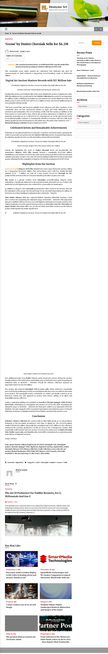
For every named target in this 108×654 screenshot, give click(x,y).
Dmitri (52, 462)
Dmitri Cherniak (11, 169)
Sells (65, 462)
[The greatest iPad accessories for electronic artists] (21, 623)
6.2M (37, 462)
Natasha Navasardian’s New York (88, 91)
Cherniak (44, 462)
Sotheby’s (11, 65)
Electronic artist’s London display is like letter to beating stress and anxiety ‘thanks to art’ (21, 575)
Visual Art (8, 489)
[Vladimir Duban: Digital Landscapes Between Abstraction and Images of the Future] (55, 591)
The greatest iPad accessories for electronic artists (21, 638)
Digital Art (9, 39)
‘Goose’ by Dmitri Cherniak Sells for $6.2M (36, 44)
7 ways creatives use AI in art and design (21, 606)
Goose (59, 462)
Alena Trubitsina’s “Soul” (85, 70)
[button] (96, 29)
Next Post (9, 484)
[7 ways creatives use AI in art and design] (21, 591)
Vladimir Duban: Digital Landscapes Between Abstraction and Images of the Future (55, 607)
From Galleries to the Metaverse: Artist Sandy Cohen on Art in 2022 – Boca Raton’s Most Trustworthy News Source (55, 639)
